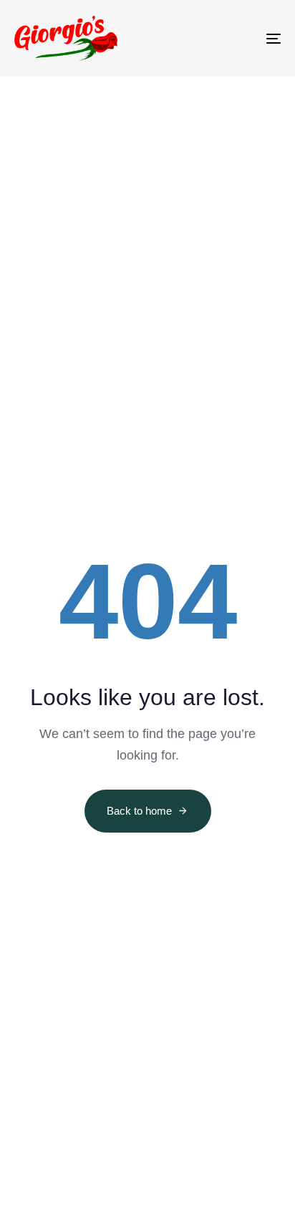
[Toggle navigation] (236, 38)
